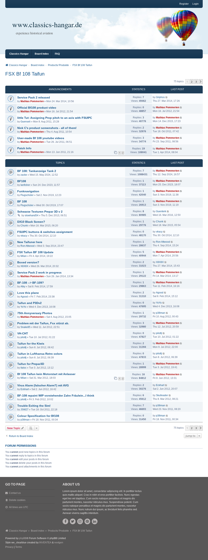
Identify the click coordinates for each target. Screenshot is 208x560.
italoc (23, 367)
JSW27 (24, 409)
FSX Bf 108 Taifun (24, 74)
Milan (24, 256)
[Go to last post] (166, 97)
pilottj (23, 337)
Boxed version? (28, 262)
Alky (23, 286)
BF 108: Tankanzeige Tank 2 (36, 171)
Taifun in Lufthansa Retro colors (39, 353)
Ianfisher (25, 185)
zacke (24, 174)
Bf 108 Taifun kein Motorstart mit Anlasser (46, 374)
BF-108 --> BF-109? (30, 282)
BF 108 (22, 201)
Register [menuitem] (184, 3)
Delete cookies (17, 500)
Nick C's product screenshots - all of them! (47, 128)
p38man (160, 312)
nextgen (58, 542)
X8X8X (24, 266)
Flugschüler (27, 195)
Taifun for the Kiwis (30, 343)
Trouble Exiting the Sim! (34, 405)
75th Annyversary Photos (34, 313)
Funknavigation (28, 191)
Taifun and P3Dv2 (29, 303)
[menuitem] (9, 547)
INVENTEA (45, 542)
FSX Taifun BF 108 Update (35, 252)
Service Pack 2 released (33, 97)
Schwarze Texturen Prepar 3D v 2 (40, 211)
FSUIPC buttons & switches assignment (45, 232)
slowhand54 (31, 215)
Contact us (15, 493)
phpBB (23, 538)
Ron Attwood (28, 245)
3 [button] (196, 81)
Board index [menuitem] (42, 53)
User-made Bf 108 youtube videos (40, 138)
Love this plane (28, 292)
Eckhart (25, 389)
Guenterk (161, 211)
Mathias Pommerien (32, 101)
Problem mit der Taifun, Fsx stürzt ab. (43, 323)
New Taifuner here (29, 242)
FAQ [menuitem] (57, 53)
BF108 (21, 181)
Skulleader (162, 395)
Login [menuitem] (195, 3)
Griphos (160, 97)
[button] (201, 81)
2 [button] (191, 81)
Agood (24, 296)
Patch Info (24, 148)
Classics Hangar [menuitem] (19, 53)
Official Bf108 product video (36, 107)
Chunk (24, 225)
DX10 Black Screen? (31, 221)
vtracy (24, 235)
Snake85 (25, 327)
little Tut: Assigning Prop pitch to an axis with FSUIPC (54, 117)
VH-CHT (22, 333)
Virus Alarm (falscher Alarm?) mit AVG (43, 385)
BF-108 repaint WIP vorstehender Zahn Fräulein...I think (55, 395)
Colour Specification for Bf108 (38, 415)
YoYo (23, 306)
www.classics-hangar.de (47, 24)
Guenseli (25, 121)
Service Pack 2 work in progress (39, 272)
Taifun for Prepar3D (30, 363)
